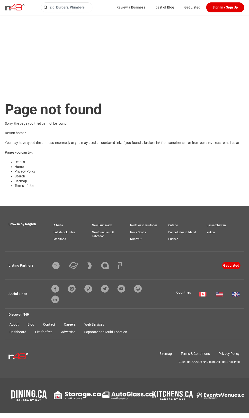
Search (20, 176)
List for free (43, 332)
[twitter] (105, 288)
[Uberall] (77, 266)
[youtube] (121, 288)
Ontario (173, 225)
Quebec (173, 239)
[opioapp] (138, 288)
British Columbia (64, 232)
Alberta (58, 225)
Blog (30, 324)
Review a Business (130, 7)
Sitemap (21, 181)
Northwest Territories (143, 225)
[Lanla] (108, 265)
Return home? (15, 133)
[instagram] (72, 288)
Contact (49, 324)
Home (19, 167)
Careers (70, 324)
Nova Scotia (138, 232)
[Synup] (93, 266)
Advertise (68, 332)
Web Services (94, 324)
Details (20, 162)
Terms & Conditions (195, 354)
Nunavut (136, 239)
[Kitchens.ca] (172, 395)
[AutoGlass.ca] (127, 395)
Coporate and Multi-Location (105, 332)
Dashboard (17, 332)
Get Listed (192, 7)
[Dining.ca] (29, 395)
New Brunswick (102, 225)
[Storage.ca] (77, 395)
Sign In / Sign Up (225, 7)
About (14, 324)
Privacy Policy (25, 171)
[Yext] (59, 266)
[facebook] (55, 288)
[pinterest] (88, 288)
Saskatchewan (216, 225)
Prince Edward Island (182, 232)
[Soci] (120, 266)
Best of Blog (164, 7)
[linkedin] (55, 299)
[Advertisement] (124, 51)
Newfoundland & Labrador (103, 234)
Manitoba (59, 239)
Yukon (211, 232)
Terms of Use (24, 186)
